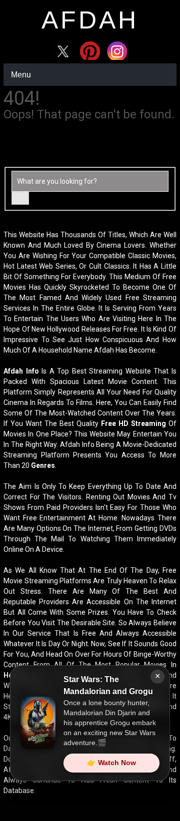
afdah (90, 19)
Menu (21, 74)
